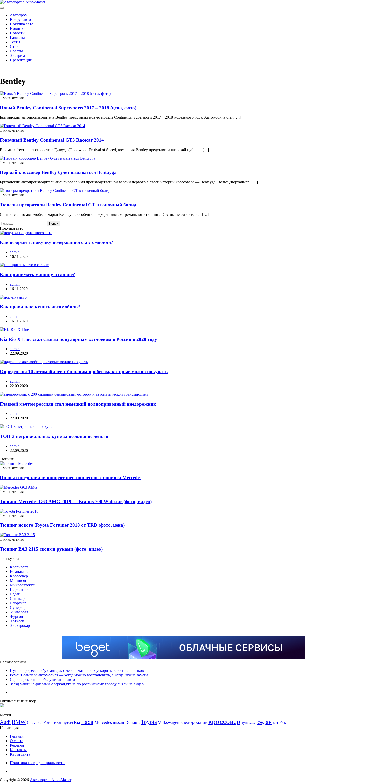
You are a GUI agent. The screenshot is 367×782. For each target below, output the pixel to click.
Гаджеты (17, 37)
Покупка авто (21, 24)
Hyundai (68, 723)
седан (264, 721)
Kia (77, 722)
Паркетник (19, 589)
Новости (17, 33)
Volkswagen (168, 722)
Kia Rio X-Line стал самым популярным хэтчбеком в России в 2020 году (78, 339)
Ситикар (17, 598)
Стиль (15, 46)
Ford (47, 722)
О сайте (16, 741)
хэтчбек (279, 722)
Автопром (18, 15)
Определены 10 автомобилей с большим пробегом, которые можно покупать (84, 371)
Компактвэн (20, 571)
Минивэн (18, 580)
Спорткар (18, 603)
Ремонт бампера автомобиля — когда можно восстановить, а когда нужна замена (79, 675)
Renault (132, 722)
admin (15, 252)
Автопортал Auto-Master (50, 780)
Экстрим (17, 55)
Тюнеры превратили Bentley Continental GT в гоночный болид (68, 204)
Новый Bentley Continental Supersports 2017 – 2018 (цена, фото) (68, 107)
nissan (118, 722)
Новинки (18, 28)
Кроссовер (19, 576)
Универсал (19, 612)
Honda (57, 723)
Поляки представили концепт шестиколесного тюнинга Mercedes (70, 477)
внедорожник (193, 722)
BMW (19, 722)
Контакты (18, 750)
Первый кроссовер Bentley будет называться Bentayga (58, 172)
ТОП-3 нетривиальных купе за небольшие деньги (54, 436)
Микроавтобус (22, 585)
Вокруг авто (20, 19)
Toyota (149, 722)
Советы (16, 51)
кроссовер (224, 721)
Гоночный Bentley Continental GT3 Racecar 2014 (52, 140)
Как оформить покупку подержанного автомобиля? (56, 242)
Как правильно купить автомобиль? (40, 306)
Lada (87, 722)
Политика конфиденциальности (37, 763)
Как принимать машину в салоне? (37, 274)
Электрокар (20, 625)
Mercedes (103, 722)
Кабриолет (19, 567)
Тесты (15, 42)
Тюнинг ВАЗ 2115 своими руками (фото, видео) (51, 549)
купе (244, 723)
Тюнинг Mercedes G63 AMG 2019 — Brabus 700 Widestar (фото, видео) (76, 501)
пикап (252, 723)
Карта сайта (20, 754)
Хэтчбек (17, 621)
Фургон (16, 616)
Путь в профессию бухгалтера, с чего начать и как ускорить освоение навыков (77, 670)
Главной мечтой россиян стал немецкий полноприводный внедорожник (78, 404)
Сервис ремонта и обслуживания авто (42, 679)
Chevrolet (34, 722)
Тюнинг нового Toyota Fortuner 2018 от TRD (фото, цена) (62, 525)
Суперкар (18, 607)
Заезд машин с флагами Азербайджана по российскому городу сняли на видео (77, 684)
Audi (5, 722)
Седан (15, 594)
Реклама (17, 745)
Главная (16, 736)
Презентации (21, 60)
